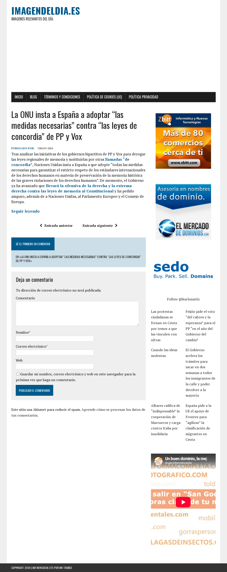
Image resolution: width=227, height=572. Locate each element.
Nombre (22, 332)
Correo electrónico (31, 346)
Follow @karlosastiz (183, 299)
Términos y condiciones (62, 97)
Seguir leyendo (25, 211)
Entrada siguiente (97, 225)
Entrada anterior (58, 225)
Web (19, 360)
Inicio (19, 97)
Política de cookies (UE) (104, 97)
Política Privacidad (143, 97)
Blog (33, 97)
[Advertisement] (113, 59)
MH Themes (65, 568)
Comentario (25, 298)
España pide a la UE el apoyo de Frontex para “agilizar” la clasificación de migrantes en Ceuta (198, 422)
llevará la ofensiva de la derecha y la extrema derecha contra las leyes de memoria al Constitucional (71, 188)
